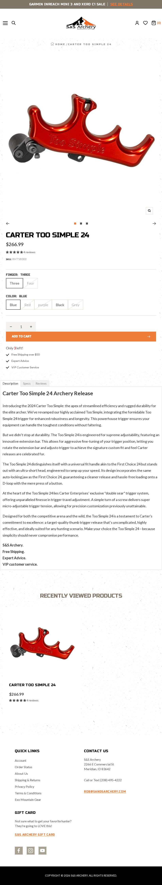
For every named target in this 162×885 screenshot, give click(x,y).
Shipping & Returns (27, 780)
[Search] (13, 23)
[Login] (137, 23)
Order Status (23, 767)
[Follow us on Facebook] (19, 851)
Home (60, 44)
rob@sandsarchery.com (105, 791)
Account (20, 760)
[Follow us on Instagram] (31, 851)
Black (60, 305)
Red (27, 305)
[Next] (154, 223)
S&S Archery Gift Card (35, 834)
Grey (75, 305)
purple (43, 305)
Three (14, 283)
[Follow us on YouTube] (42, 851)
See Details (121, 4)
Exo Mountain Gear (28, 799)
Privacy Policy (24, 786)
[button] (15, 252)
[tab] (10, 383)
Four (30, 283)
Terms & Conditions (28, 793)
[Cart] (153, 23)
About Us (21, 773)
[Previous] (7, 223)
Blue (13, 305)
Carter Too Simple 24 (32, 685)
